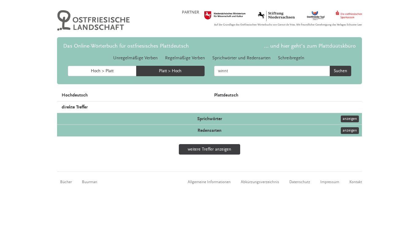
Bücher (66, 182)
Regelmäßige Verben (185, 58)
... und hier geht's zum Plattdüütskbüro (310, 46)
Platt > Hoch (170, 71)
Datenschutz (299, 182)
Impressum (329, 182)
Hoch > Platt (102, 71)
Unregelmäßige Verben (135, 58)
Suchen (340, 71)
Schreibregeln (291, 58)
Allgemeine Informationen (209, 182)
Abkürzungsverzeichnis (260, 182)
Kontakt (355, 182)
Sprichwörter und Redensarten (241, 58)
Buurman (89, 182)
